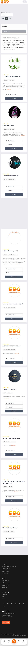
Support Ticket (5, 585)
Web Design (15, 635)
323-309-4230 (11, 315)
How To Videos (5, 580)
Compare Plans (5, 568)
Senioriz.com (23, 635)
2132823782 (11, 140)
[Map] (9, 18)
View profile (14, 98)
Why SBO (4, 570)
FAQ (3, 582)
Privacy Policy (5, 573)
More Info (9, 89)
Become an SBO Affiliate (8, 617)
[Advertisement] (14, 214)
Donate (7, 622)
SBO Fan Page (5, 571)
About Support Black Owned (9, 566)
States (3, 596)
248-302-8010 (11, 269)
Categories (4, 594)
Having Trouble (5, 584)
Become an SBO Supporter (8, 613)
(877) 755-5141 (12, 94)
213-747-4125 (11, 358)
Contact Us (4, 587)
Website (10, 144)
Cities (3, 598)
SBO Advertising (6, 615)
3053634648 (11, 403)
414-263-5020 (11, 450)
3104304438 (11, 186)
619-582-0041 (11, 539)
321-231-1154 (11, 497)
